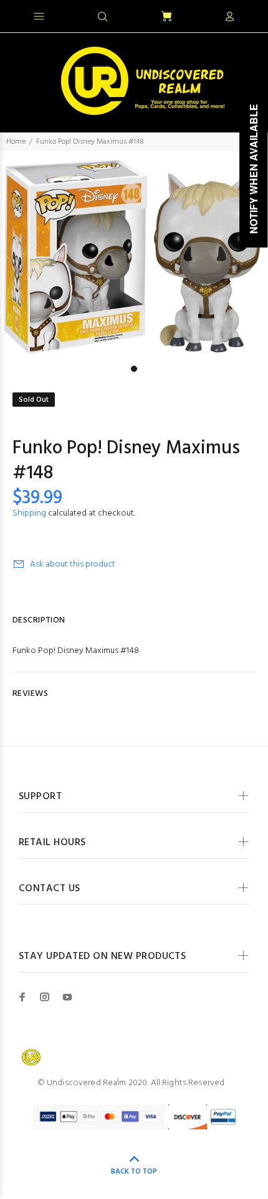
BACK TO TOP (134, 1171)
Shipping (29, 513)
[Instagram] (45, 997)
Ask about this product (72, 564)
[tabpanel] (134, 255)
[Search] (103, 17)
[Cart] (166, 17)
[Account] (229, 17)
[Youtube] (67, 997)
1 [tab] (134, 369)
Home (16, 142)
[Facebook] (22, 997)
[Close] (248, 15)
